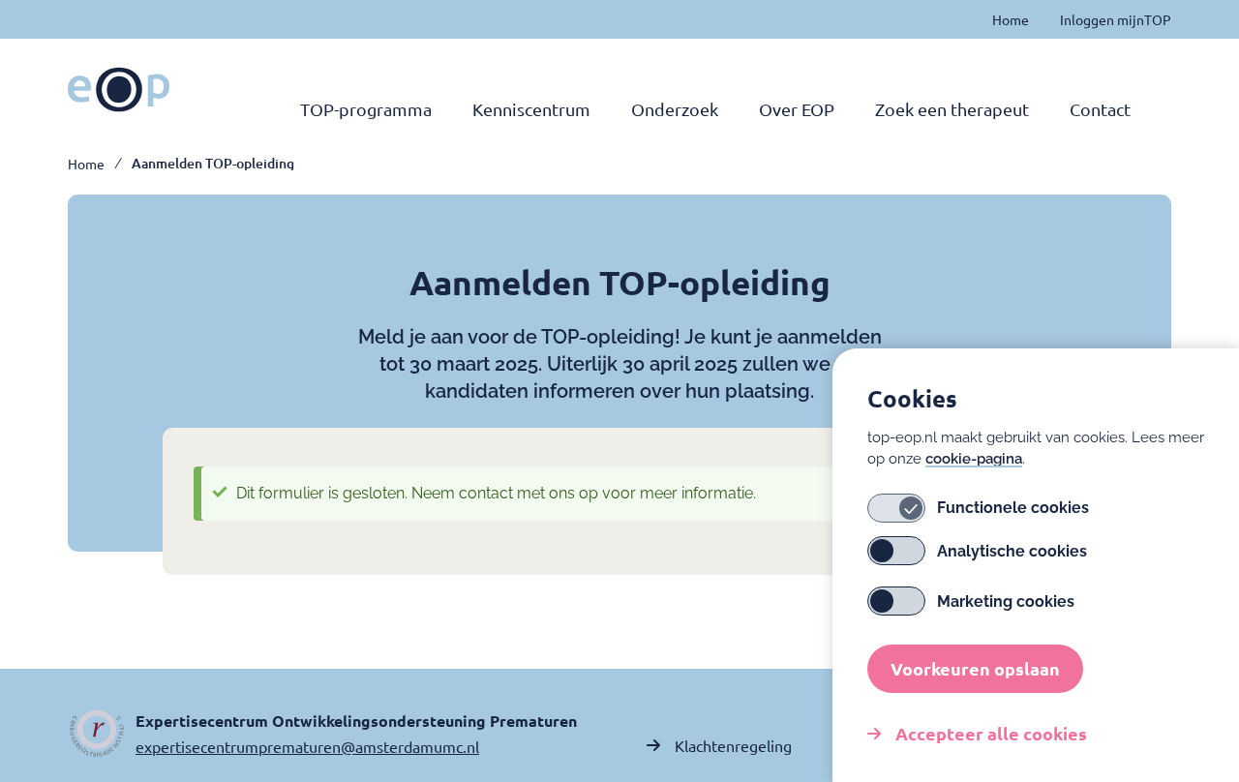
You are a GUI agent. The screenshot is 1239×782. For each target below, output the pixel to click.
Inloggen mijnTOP (1115, 19)
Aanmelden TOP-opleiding (213, 163)
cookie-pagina (973, 458)
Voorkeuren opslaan (975, 668)
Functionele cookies (1013, 508)
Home (1010, 19)
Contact (1100, 109)
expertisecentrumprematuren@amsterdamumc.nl (307, 746)
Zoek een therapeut (952, 109)
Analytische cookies (1012, 551)
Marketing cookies (1005, 601)
